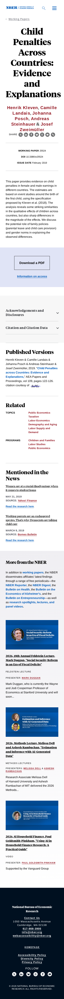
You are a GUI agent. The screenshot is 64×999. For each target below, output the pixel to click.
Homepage (32, 947)
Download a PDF (32, 263)
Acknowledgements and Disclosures (25, 312)
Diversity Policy (32, 958)
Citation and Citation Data (27, 328)
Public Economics (39, 412)
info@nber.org (32, 932)
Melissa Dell (32, 768)
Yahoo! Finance (27, 500)
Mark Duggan (31, 678)
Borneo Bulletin (27, 534)
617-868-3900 (32, 928)
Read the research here (20, 506)
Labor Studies (37, 444)
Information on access (32, 276)
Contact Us (32, 918)
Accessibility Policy (32, 955)
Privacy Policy (32, 962)
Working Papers (19, 19)
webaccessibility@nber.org (32, 935)
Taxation (33, 416)
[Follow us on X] (14, 974)
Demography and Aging (42, 424)
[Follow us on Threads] (35, 974)
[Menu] (54, 8)
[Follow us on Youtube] (50, 974)
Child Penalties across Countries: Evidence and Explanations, (32, 372)
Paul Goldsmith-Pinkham (38, 863)
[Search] (44, 8)
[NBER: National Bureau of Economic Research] (21, 8)
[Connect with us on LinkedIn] (21, 974)
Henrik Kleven (22, 107)
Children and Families (41, 440)
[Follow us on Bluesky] (28, 974)
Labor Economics (39, 420)
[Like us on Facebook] (43, 974)
